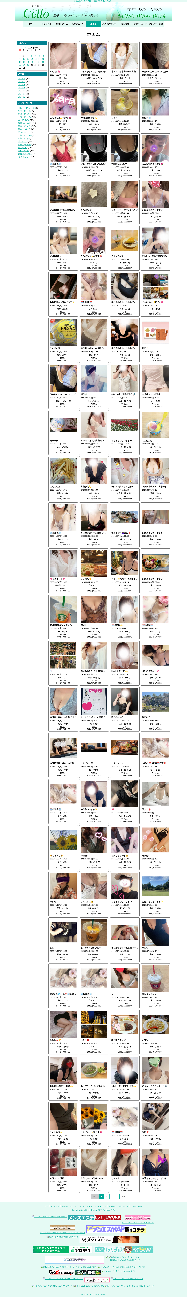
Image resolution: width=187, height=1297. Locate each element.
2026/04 (21, 91)
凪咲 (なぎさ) (25, 114)
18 (28, 62)
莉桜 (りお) (24, 151)
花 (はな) (22, 141)
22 (43, 62)
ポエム (93, 24)
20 (35, 62)
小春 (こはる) (25, 117)
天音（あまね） (25, 154)
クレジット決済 (156, 24)
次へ (123, 1196)
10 (24, 59)
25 (28, 65)
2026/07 (21, 82)
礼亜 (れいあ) (25, 111)
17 (24, 62)
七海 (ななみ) (25, 135)
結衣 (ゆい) (24, 129)
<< (26, 48)
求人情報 (125, 24)
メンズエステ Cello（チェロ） (94, 1294)
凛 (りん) (22, 148)
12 (32, 59)
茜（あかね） (24, 132)
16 (20, 62)
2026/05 (21, 88)
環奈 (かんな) (25, 126)
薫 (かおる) (24, 120)
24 (24, 65)
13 (35, 59)
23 (20, 65)
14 (39, 59)
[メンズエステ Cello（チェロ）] (93, 11)
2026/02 (21, 97)
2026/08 (21, 78)
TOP (31, 24)
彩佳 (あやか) (25, 144)
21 (39, 62)
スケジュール (78, 24)
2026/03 (21, 94)
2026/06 (21, 85)
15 (43, 59)
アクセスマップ (109, 24)
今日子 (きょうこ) (27, 108)
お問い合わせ (140, 24)
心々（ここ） (24, 157)
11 (28, 59)
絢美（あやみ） (25, 123)
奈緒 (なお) (24, 138)
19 (32, 62)
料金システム (62, 24)
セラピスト (46, 24)
